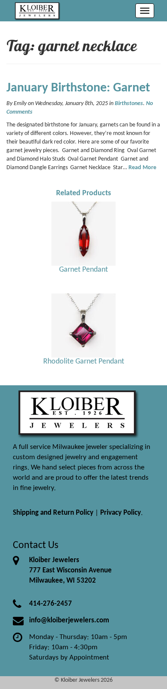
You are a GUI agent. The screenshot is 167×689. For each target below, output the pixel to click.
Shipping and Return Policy (53, 512)
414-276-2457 (50, 603)
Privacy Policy (120, 512)
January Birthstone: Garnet (78, 88)
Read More (142, 167)
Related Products (83, 193)
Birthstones (129, 103)
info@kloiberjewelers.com (69, 620)
